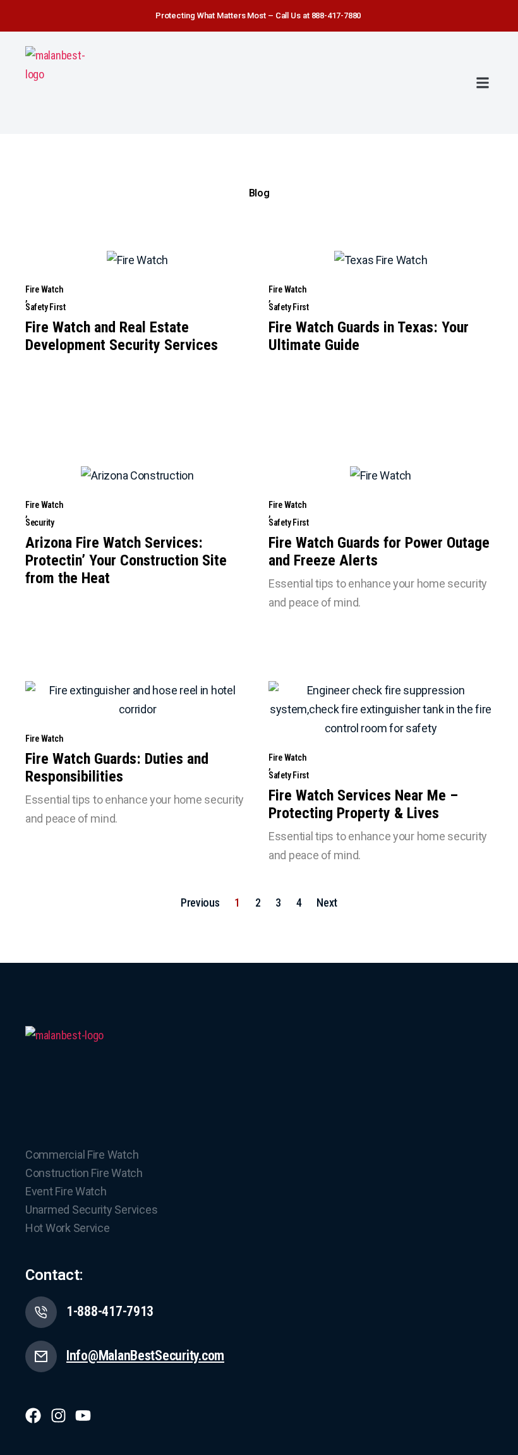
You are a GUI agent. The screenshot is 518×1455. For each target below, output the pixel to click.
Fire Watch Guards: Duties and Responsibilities (116, 767)
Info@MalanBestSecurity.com (145, 1355)
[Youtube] (83, 1415)
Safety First (45, 307)
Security (39, 522)
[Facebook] (33, 1415)
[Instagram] (58, 1415)
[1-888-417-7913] (41, 1312)
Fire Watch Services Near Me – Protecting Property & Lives (363, 804)
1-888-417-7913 (110, 1311)
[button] (482, 82)
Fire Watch (44, 289)
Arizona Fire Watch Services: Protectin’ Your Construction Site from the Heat (126, 560)
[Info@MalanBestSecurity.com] (41, 1356)
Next (326, 902)
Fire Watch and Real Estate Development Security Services (121, 336)
